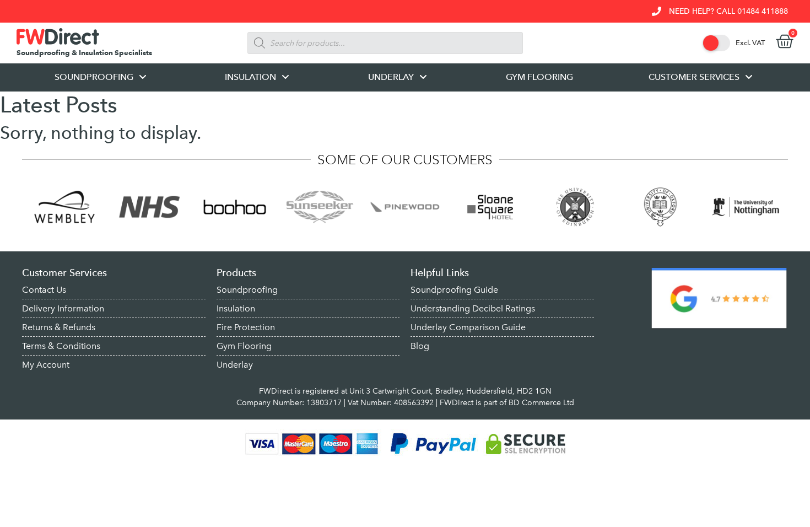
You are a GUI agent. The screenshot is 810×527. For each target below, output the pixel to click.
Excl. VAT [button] (750, 43)
